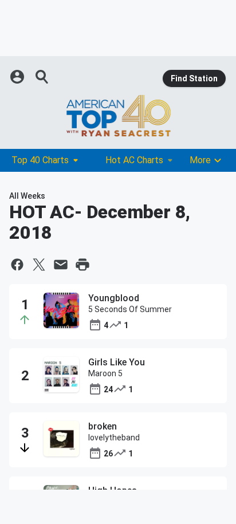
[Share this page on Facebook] (17, 265)
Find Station (194, 78)
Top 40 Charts (40, 160)
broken (102, 426)
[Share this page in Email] (61, 265)
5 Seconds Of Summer (130, 309)
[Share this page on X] (39, 265)
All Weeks (27, 195)
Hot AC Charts (134, 160)
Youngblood (113, 298)
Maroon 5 (105, 373)
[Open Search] (42, 77)
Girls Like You (116, 362)
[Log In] (18, 77)
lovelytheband (114, 437)
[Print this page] (82, 265)
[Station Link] (118, 116)
